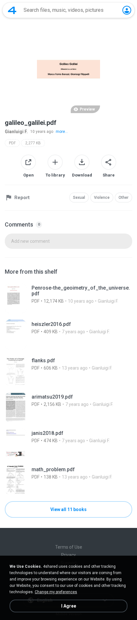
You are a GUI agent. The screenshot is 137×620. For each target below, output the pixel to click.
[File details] (68, 298)
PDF (12, 143)
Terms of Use (68, 547)
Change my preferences (56, 592)
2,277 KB (33, 143)
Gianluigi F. (16, 131)
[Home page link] (12, 10)
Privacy (68, 555)
